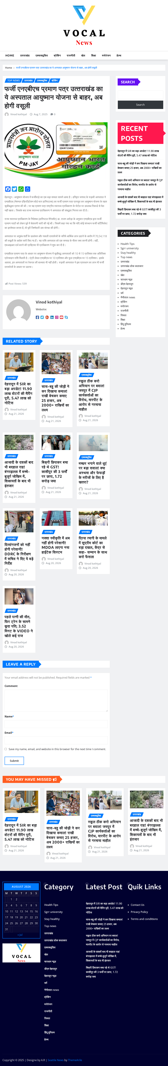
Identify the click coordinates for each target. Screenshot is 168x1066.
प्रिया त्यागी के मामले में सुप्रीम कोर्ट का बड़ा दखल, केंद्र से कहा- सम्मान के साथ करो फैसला (93, 547)
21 (26, 917)
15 (31, 911)
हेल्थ (119, 55)
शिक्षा (93, 55)
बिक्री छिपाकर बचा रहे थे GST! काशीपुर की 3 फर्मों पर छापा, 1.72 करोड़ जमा (55, 471)
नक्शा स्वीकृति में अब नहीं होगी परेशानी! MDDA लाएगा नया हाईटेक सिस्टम (56, 545)
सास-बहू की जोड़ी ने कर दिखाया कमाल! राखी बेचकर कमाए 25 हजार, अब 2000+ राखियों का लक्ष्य (55, 398)
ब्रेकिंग (57, 55)
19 (16, 917)
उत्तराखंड (25, 55)
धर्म (122, 293)
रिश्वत (123, 315)
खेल (83, 55)
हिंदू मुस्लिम (126, 324)
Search (128, 81)
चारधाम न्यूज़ (126, 279)
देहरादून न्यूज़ (127, 288)
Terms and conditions (144, 919)
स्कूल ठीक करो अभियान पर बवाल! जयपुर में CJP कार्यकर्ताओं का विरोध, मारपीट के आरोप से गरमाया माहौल (92, 395)
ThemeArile (75, 1060)
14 (26, 911)
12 (16, 911)
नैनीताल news (128, 297)
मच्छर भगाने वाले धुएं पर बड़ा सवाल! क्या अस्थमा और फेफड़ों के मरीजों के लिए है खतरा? (93, 472)
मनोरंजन (106, 55)
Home (9, 55)
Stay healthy (128, 253)
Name (9, 716)
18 (11, 917)
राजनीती (71, 55)
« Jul (20, 935)
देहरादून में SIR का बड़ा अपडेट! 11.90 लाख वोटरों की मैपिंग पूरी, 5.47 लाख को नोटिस (18, 393)
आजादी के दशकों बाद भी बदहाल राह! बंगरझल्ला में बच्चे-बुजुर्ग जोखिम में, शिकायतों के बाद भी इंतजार (19, 474)
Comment (11, 686)
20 (21, 917)
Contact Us (137, 905)
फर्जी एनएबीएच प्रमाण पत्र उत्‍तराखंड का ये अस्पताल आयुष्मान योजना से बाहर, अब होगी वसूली (56, 67)
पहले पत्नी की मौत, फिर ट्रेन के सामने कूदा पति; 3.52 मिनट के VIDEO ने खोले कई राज (19, 626)
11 (11, 911)
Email (9, 733)
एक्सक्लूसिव (42, 55)
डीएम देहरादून (127, 284)
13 (21, 911)
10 (6, 911)
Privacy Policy (139, 912)
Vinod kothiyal (18, 114)
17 (6, 917)
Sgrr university (130, 248)
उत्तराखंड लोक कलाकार (132, 266)
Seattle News (56, 1060)
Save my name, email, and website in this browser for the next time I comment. (57, 749)
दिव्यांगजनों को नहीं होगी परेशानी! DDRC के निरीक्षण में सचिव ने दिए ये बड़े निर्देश (19, 553)
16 (36, 911)
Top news (126, 257)
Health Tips (128, 244)
